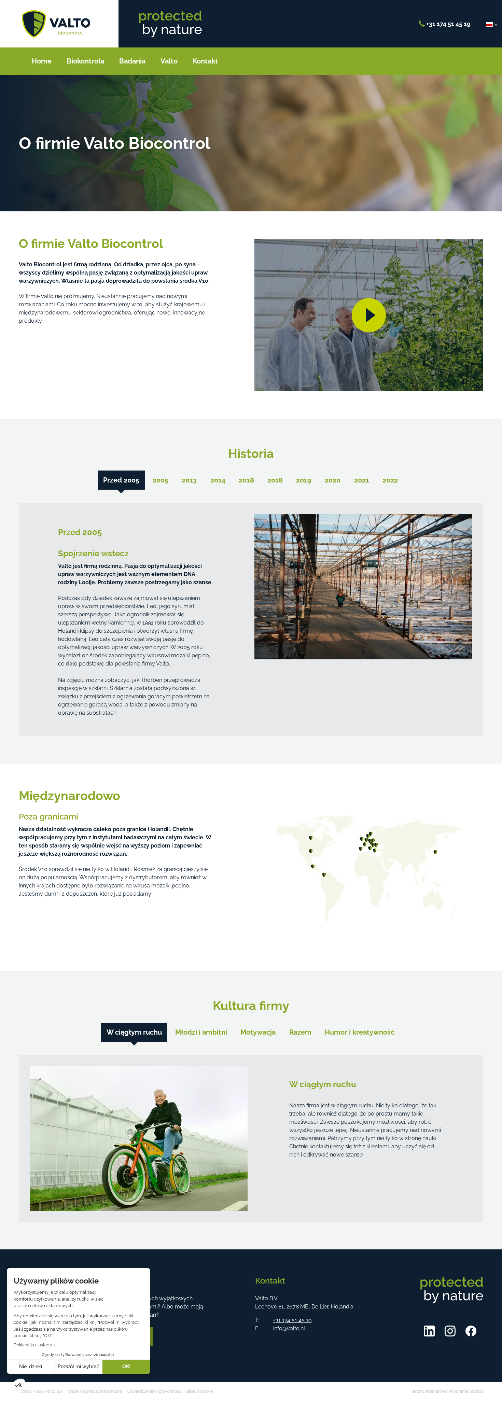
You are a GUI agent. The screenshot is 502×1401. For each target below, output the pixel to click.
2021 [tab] (361, 480)
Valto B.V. (56, 24)
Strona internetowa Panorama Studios (447, 1391)
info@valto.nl (289, 1328)
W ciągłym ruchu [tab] (134, 1032)
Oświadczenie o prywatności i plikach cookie (170, 1391)
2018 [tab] (246, 480)
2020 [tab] (332, 480)
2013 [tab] (189, 480)
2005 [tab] (160, 480)
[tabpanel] (251, 619)
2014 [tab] (217, 480)
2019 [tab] (303, 480)
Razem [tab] (300, 1032)
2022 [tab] (390, 480)
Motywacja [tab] (258, 1032)
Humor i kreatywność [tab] (359, 1032)
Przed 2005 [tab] (121, 480)
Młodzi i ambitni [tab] (201, 1032)
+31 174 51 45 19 (448, 23)
